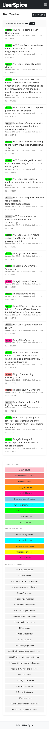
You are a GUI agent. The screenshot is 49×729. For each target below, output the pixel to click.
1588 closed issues (24, 516)
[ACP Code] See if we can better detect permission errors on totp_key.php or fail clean (24, 51)
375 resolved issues (24, 510)
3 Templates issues (24, 692)
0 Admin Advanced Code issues (24, 581)
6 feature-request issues (24, 499)
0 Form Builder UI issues (24, 622)
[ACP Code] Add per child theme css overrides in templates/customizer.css (24, 203)
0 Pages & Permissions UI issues (24, 669)
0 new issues (24, 470)
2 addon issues (24, 522)
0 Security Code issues (24, 680)
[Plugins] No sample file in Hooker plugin (24, 34)
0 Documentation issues (24, 604)
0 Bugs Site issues (24, 593)
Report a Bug (39, 15)
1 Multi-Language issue (24, 645)
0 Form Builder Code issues (24, 616)
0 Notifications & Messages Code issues (24, 651)
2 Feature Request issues (24, 610)
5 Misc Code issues (24, 634)
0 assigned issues (24, 487)
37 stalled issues (24, 493)
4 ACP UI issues (24, 575)
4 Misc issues (24, 628)
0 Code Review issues (24, 599)
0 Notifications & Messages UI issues (24, 657)
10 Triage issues (24, 698)
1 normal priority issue (24, 546)
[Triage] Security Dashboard (24, 392)
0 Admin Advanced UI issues (24, 587)
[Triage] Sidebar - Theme (24, 284)
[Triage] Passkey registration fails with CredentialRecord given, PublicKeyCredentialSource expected (24, 312)
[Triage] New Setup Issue (24, 256)
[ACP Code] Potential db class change (24, 68)
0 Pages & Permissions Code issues (24, 663)
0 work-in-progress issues (24, 505)
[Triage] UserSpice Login (24, 343)
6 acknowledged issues (24, 475)
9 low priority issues (24, 540)
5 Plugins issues (24, 674)
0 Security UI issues (24, 686)
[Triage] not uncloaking (24, 296)
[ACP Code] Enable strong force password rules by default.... (24, 111)
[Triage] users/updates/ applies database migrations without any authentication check (24, 129)
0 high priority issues (24, 552)
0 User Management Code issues (24, 703)
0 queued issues (24, 481)
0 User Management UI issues (24, 709)
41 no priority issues (24, 534)
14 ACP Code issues (24, 569)
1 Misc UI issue (24, 639)
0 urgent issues (24, 557)
